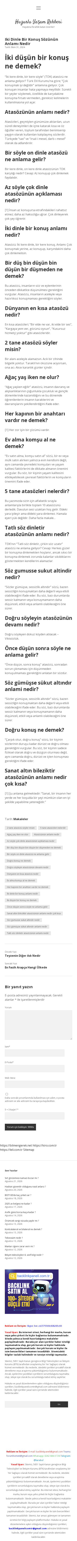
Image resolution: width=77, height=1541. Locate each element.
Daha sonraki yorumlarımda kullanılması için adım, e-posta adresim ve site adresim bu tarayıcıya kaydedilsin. (34, 1099)
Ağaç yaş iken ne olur (17, 834)
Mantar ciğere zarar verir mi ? (19, 1246)
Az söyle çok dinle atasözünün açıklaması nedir (30, 841)
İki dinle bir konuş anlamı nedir (22, 893)
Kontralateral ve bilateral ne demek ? (23, 1229)
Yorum (8, 1007)
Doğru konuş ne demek (19, 860)
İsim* (7, 1046)
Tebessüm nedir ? (14, 1237)
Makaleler (20, 819)
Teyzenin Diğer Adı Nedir (22, 956)
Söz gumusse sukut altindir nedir (23, 920)
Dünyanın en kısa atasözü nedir (22, 873)
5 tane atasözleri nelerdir (53, 827)
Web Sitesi (10, 1077)
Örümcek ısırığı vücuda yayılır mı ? (22, 1220)
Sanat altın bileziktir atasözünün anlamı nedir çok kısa (34, 913)
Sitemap (28, 1150)
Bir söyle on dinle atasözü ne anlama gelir (28, 854)
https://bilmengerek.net (16, 1145)
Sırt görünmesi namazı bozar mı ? (21, 1178)
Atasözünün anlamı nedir (46, 834)
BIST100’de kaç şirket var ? (18, 1195)
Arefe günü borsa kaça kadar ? (20, 1212)
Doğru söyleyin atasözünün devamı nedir (28, 867)
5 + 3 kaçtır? (11, 1109)
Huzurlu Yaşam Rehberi (38, 22)
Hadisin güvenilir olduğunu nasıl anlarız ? (25, 1186)
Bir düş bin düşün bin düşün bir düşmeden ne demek (34, 847)
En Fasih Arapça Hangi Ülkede (26, 967)
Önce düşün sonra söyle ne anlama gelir (27, 906)
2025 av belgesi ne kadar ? (18, 1203)
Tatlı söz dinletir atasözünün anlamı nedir (28, 933)
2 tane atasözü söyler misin (21, 827)
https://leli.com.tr (11, 1150)
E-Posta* (9, 1062)
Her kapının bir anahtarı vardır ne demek (27, 887)
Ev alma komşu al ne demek (21, 880)
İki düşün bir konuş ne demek (22, 900)
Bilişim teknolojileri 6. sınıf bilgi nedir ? (24, 1254)
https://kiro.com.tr (45, 1145)
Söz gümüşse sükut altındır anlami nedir (27, 926)
